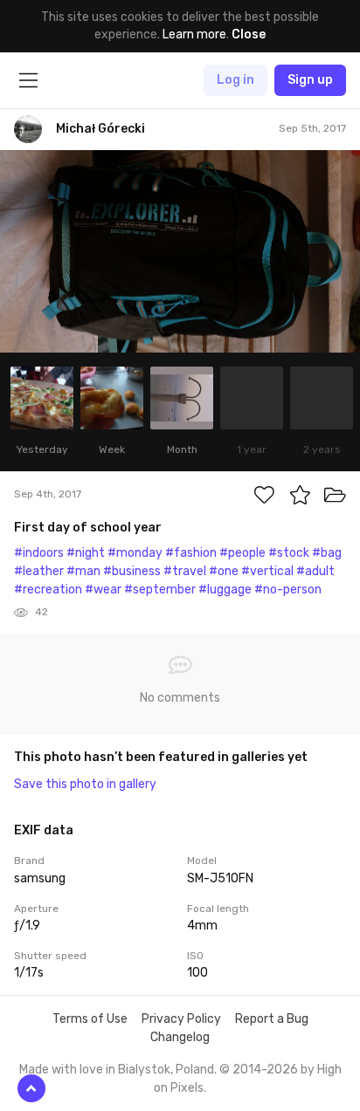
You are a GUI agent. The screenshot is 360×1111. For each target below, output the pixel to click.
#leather (39, 571)
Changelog (180, 1037)
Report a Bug (271, 1019)
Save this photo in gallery (85, 784)
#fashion (191, 552)
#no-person (288, 589)
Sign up (310, 79)
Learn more (194, 34)
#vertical (267, 571)
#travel (184, 571)
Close (249, 34)
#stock (288, 552)
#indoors (39, 552)
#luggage (225, 589)
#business (132, 571)
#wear (103, 589)
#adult (315, 571)
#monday (135, 552)
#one (224, 571)
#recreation (48, 589)
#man (83, 571)
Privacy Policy (181, 1019)
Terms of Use (90, 1019)
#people (242, 552)
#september (160, 589)
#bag (327, 552)
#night (85, 552)
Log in (235, 79)
